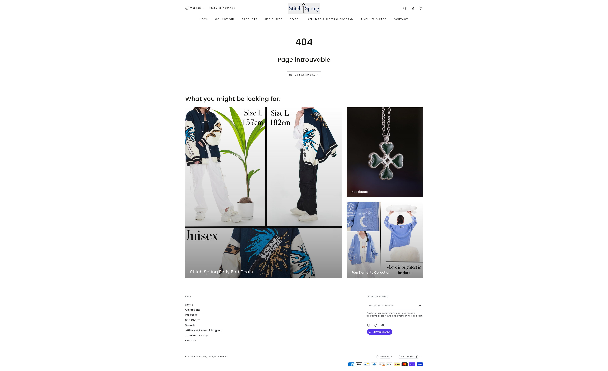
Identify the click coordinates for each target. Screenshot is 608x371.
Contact (190, 340)
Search (190, 325)
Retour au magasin (304, 74)
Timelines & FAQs (196, 335)
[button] (404, 8)
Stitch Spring (200, 356)
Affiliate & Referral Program (203, 330)
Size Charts (192, 320)
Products (191, 315)
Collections (192, 310)
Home (189, 305)
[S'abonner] (421, 305)
